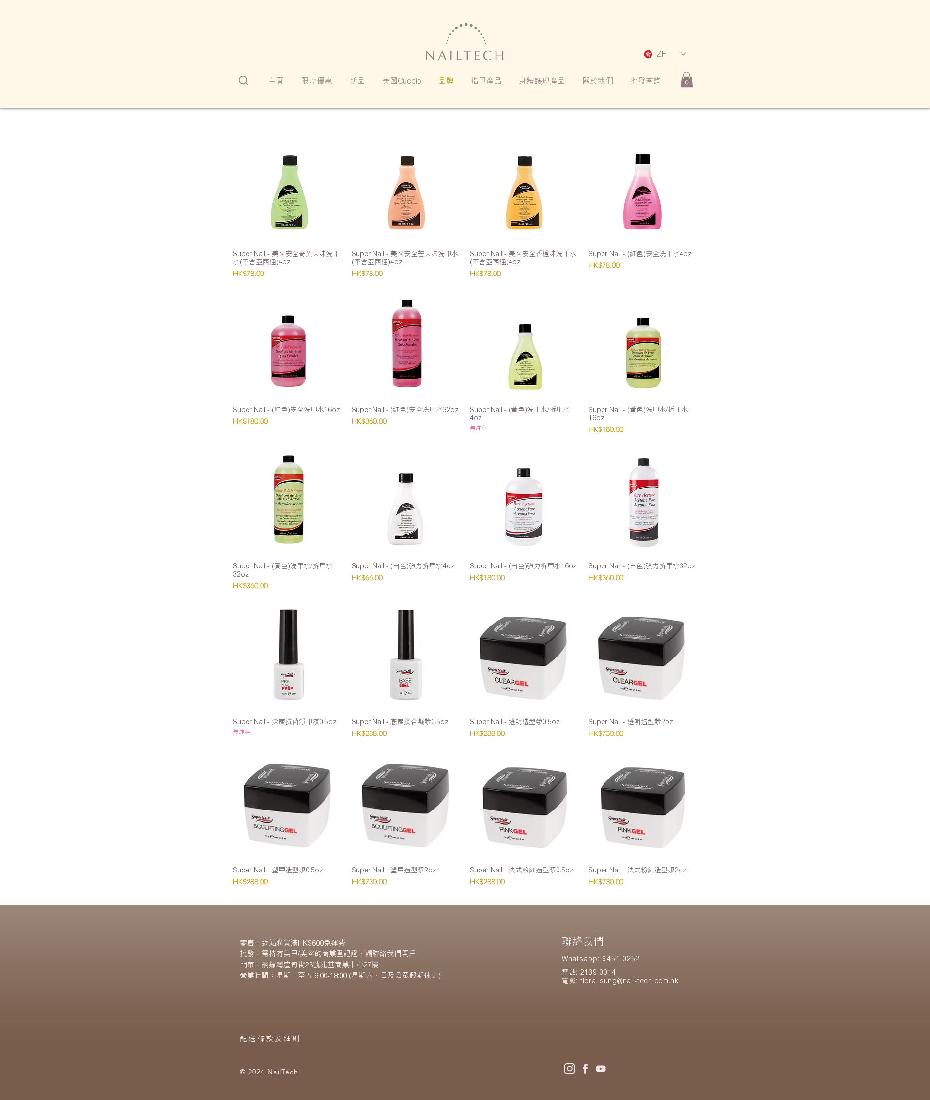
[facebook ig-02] (585, 1068)
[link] (686, 79)
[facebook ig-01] (569, 1068)
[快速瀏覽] (287, 187)
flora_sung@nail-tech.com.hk (629, 980)
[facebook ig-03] (600, 1068)
